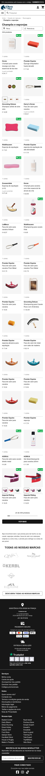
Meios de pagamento (9, 707)
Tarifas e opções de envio (11, 709)
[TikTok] (27, 772)
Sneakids (26, 730)
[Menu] (2, 12)
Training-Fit (27, 734)
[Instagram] (22, 772)
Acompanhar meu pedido (11, 682)
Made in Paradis (8, 742)
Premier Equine (30, 61)
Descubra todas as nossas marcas (22, 593)
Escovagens (27, 18)
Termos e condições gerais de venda (15, 699)
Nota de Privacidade (9, 712)
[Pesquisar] (7, 12)
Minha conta (6, 677)
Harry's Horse (29, 104)
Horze (4, 61)
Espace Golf (6, 730)
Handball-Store (7, 737)
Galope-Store (7, 734)
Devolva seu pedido (22, 650)
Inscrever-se (34, 758)
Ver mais (22, 521)
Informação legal (8, 704)
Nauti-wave (27, 720)
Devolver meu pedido (10, 684)
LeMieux (5, 224)
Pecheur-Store (28, 722)
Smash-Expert (28, 725)
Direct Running (7, 725)
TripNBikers (27, 739)
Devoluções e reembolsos (11, 702)
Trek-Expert (27, 737)
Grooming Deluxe (9, 104)
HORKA (5, 456)
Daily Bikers (6, 722)
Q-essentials (7, 183)
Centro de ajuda (8, 679)
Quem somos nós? (9, 694)
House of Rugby (8, 739)
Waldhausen (7, 144)
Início (4, 18)
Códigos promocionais (10, 687)
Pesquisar (13, 13)
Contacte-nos (23, 611)
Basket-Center (7, 720)
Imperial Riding (8, 495)
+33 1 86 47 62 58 (22, 618)
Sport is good (28, 732)
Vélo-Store (27, 742)
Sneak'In (26, 727)
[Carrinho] (43, 7)
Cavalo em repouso (14, 18)
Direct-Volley (6, 727)
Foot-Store (6, 732)
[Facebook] (17, 772)
